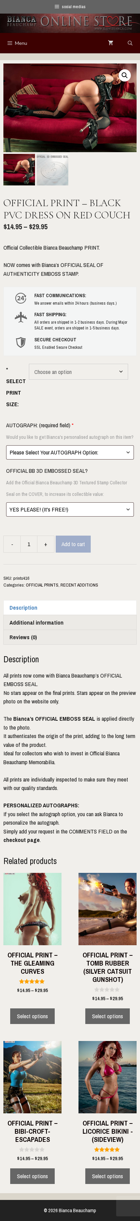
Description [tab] (23, 607)
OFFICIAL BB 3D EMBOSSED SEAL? (66, 482)
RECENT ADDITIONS (79, 585)
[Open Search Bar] (130, 43)
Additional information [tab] (37, 622)
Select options (32, 1016)
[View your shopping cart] (110, 43)
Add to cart (73, 544)
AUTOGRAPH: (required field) (70, 430)
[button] (125, 75)
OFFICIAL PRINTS (42, 585)
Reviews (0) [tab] (23, 637)
